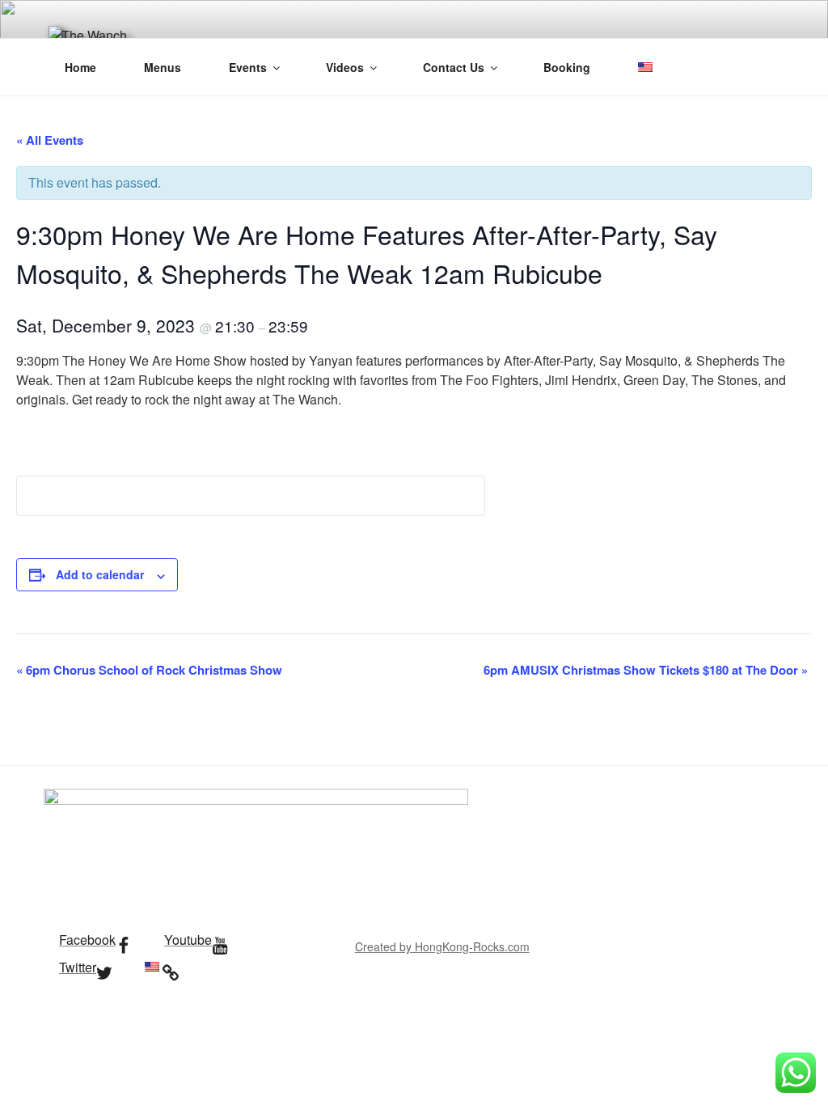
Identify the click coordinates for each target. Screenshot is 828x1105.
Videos (345, 67)
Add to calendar (100, 574)
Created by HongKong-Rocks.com (442, 946)
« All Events (49, 140)
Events (248, 67)
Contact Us (453, 67)
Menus (162, 67)
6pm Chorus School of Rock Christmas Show (149, 670)
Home (80, 67)
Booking (566, 67)
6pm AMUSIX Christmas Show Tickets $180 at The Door (646, 670)
